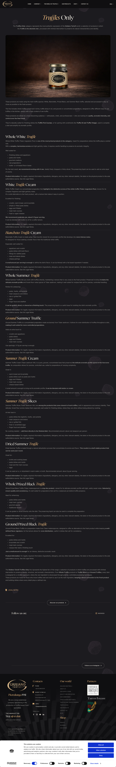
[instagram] (37, 714)
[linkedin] (43, 714)
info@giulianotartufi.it (41, 706)
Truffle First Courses (45, 123)
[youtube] (40, 714)
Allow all (101, 745)
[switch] (52, 763)
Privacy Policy (19, 729)
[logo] (8, 2)
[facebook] (33, 714)
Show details (94, 763)
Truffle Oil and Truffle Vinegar (87, 123)
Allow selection (101, 750)
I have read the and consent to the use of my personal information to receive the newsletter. (16, 732)
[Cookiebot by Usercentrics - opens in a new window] (12, 763)
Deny (100, 755)
